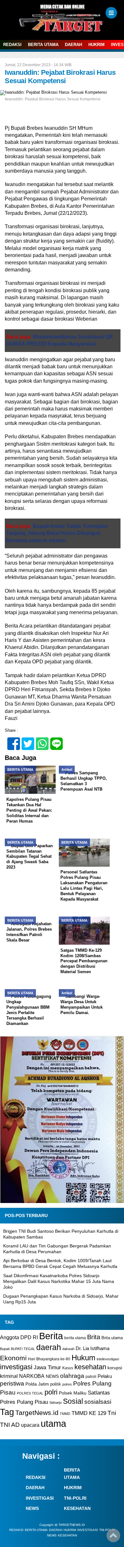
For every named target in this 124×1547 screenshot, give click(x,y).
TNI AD (10, 1424)
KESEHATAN (77, 1508)
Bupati (5, 1349)
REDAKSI (12, 44)
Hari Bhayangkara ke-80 (49, 1359)
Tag (7, 1412)
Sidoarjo (55, 1402)
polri (51, 1392)
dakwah (68, 1349)
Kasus (67, 1368)
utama (53, 1423)
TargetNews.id (37, 1413)
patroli (91, 1376)
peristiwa (12, 1383)
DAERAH (73, 44)
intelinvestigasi (108, 1359)
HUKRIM (96, 44)
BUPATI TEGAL (23, 1349)
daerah (48, 1347)
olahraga (72, 1375)
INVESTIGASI (40, 1498)
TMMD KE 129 (89, 1413)
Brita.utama (112, 1337)
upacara (30, 1425)
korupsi (114, 1367)
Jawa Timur (47, 1367)
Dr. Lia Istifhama (92, 1348)
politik (55, 1384)
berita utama (75, 1338)
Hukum (83, 1357)
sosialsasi (97, 1401)
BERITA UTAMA (43, 44)
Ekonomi (13, 1358)
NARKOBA (32, 1376)
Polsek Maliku (72, 1393)
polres (67, 1384)
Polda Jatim (37, 1384)
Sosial (73, 1401)
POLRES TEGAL (30, 1393)
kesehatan (90, 1367)
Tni (111, 1413)
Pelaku (105, 1376)
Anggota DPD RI (19, 1337)
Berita (51, 1336)
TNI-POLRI (75, 1498)
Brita (93, 1336)
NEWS (52, 1376)
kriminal (9, 1376)
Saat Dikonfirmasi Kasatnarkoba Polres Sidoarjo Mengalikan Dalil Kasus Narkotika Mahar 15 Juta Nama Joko (58, 1281)
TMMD (65, 1414)
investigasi (16, 1367)
